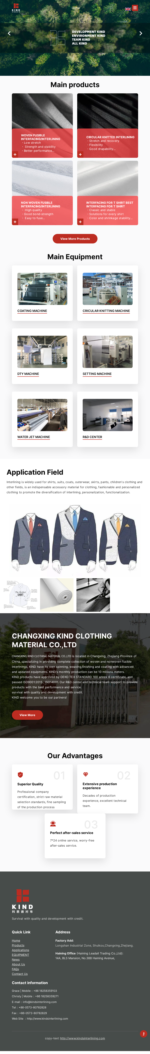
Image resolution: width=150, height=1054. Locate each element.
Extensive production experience (100, 786)
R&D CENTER (92, 437)
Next (140, 33)
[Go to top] (143, 1034)
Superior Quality (30, 784)
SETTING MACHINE (97, 374)
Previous (9, 33)
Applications (20, 950)
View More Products (75, 239)
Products (18, 945)
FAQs (15, 969)
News (16, 959)
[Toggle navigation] (135, 8)
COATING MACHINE (32, 311)
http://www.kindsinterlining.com (47, 1018)
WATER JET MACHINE (33, 437)
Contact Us (20, 974)
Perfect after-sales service (71, 833)
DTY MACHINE (28, 374)
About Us (18, 964)
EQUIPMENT (20, 955)
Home (16, 940)
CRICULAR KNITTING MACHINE (106, 311)
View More (27, 715)
